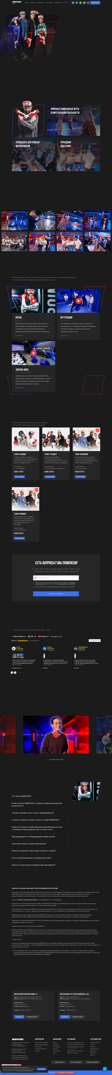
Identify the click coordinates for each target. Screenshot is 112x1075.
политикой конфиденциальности (24, 1070)
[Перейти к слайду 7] (57, 759)
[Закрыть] (109, 1073)
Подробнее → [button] (19, 335)
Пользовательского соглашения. (66, 583)
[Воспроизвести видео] (56, 735)
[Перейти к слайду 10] (61, 759)
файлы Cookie (17, 1067)
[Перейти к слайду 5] (54, 759)
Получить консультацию (56, 593)
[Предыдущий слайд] (3, 734)
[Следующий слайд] (108, 734)
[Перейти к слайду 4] (53, 759)
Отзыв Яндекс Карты (16, 668)
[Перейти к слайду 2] (50, 759)
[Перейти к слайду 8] (58, 759)
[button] (26, 3)
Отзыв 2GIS (45, 668)
